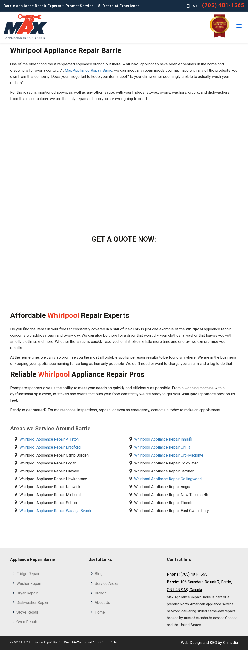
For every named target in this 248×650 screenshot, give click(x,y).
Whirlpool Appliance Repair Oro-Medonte (168, 455)
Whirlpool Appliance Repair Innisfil (163, 439)
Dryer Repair (27, 593)
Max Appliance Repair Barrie (88, 70)
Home (100, 612)
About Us (102, 602)
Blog (98, 573)
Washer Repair (28, 583)
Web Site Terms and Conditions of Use (90, 642)
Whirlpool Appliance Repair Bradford (50, 447)
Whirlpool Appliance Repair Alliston (49, 439)
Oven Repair (26, 622)
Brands (101, 593)
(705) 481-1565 (223, 5)
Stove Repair (27, 612)
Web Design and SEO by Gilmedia (209, 642)
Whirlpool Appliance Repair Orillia (162, 447)
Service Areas (106, 583)
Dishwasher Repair (32, 602)
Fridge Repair (27, 573)
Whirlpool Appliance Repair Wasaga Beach (55, 510)
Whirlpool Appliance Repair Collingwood (168, 479)
